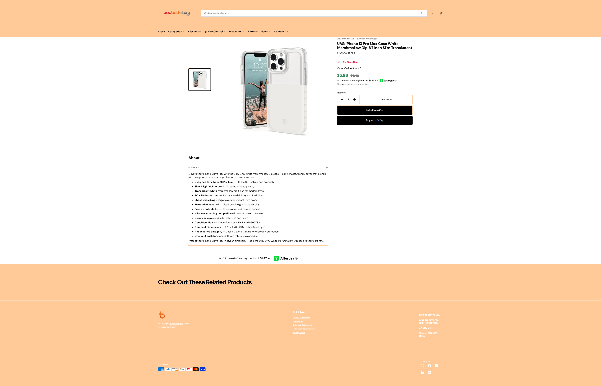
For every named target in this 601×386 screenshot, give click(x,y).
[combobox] (314, 13)
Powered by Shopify (167, 327)
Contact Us (298, 321)
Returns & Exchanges (302, 325)
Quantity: (341, 93)
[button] (432, 13)
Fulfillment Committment (304, 329)
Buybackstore (176, 323)
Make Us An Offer (374, 110)
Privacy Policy (299, 332)
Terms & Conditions (301, 318)
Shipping (341, 84)
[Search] (423, 13)
